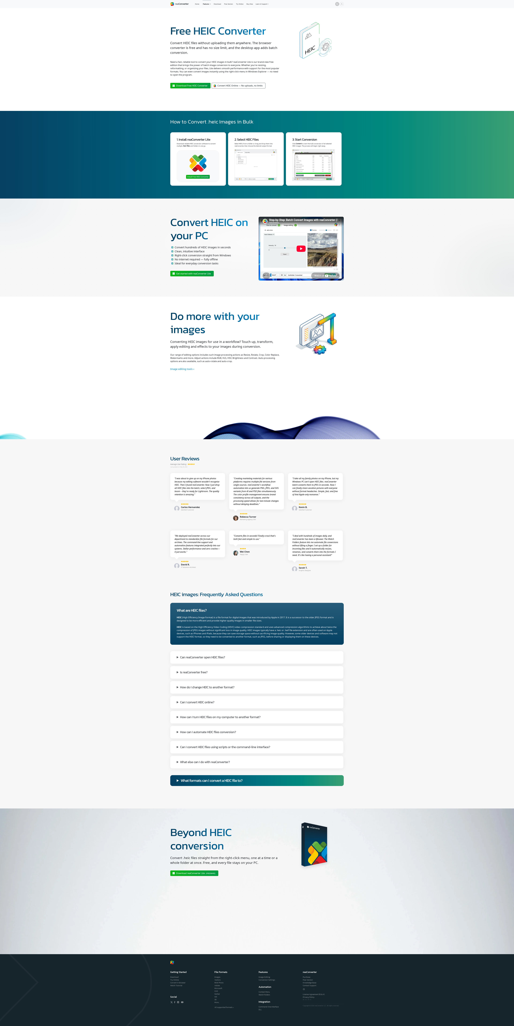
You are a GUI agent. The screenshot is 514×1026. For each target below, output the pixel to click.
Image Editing (264, 977)
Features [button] (206, 4)
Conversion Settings (267, 980)
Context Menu (264, 992)
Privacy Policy (308, 997)
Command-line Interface (269, 1006)
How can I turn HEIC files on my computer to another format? (220, 717)
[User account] (342, 4)
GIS (215, 996)
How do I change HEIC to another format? (207, 687)
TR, (309, 1000)
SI (310, 1000)
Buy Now (250, 4)
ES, (306, 1000)
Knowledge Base (309, 982)
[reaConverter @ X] (171, 1002)
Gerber (217, 994)
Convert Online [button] (240, 85)
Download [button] (192, 85)
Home (197, 4)
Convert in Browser (178, 982)
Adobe (217, 985)
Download (217, 4)
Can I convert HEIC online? (197, 702)
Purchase (306, 977)
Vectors (217, 980)
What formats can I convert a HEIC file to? (212, 780)
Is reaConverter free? (193, 672)
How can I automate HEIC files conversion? (208, 732)
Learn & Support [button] (261, 4)
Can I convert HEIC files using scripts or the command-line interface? (225, 747)
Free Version (228, 4)
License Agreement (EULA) (313, 994)
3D (215, 999)
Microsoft (218, 988)
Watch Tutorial (176, 985)
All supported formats (223, 1007)
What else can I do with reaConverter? (205, 762)
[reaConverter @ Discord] (178, 1002)
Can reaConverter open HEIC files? (202, 657)
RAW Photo (219, 982)
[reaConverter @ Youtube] (182, 1002)
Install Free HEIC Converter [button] (198, 177)
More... (216, 1002)
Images (217, 977)
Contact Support (309, 985)
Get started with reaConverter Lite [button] (193, 273)
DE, (304, 1000)
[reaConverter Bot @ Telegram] (304, 989)
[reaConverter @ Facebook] (174, 1002)
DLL (260, 1009)
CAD (216, 991)
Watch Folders (264, 994)
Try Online (239, 4)
